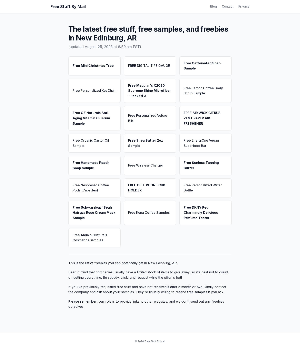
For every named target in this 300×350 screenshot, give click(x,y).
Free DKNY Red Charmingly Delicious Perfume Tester (201, 212)
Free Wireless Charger (145, 165)
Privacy (244, 6)
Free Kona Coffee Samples (149, 212)
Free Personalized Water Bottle (203, 187)
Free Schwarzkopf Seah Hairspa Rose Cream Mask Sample (94, 212)
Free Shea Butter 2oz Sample (145, 143)
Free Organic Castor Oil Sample (91, 143)
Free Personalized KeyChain (94, 90)
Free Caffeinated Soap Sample (202, 65)
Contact (227, 6)
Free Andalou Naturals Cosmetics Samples (90, 237)
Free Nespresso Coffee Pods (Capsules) (91, 187)
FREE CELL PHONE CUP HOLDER (146, 187)
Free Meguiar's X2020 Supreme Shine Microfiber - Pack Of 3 (149, 90)
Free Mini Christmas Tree (93, 66)
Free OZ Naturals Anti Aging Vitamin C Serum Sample (91, 118)
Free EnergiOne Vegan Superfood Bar (201, 143)
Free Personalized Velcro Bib (147, 118)
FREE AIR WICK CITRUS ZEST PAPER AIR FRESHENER (202, 118)
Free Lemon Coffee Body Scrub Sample (203, 90)
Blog (213, 6)
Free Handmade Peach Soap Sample (91, 165)
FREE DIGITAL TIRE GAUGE (149, 66)
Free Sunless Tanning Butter (201, 165)
